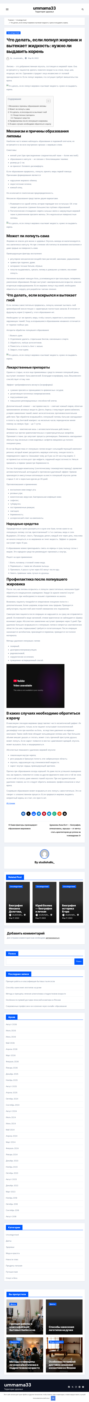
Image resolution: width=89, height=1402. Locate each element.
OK (53, 1398)
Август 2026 (11, 1024)
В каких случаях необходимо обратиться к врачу (30, 124)
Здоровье (10, 1247)
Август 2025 (11, 1086)
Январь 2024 (12, 1154)
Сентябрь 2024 (13, 1105)
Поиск (12, 953)
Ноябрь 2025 (12, 1080)
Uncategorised (13, 33)
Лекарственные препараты (24, 115)
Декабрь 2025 (12, 1074)
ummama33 (44, 8)
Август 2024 (11, 1111)
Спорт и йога (11, 1278)
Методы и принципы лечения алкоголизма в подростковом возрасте (36, 994)
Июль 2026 (11, 1030)
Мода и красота (13, 1253)
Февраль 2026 (12, 1061)
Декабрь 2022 (12, 1185)
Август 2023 (11, 1179)
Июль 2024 (11, 1117)
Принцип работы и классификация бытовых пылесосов (30, 981)
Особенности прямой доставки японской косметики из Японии (33, 1000)
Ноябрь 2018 (11, 1198)
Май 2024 (10, 1130)
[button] (47, 101)
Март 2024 (11, 1142)
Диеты (8, 1241)
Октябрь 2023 (12, 1173)
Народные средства (22, 118)
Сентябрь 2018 (12, 1210)
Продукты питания (14, 1266)
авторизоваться (52, 938)
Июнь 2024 (11, 1123)
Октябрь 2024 (12, 1099)
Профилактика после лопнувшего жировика (29, 121)
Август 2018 (11, 1216)
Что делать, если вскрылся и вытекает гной (28, 112)
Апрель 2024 (11, 1136)
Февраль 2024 (12, 1148)
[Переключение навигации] (7, 9)
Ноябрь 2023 (11, 1167)
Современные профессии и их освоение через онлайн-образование (36, 1006)
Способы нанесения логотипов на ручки (23, 987)
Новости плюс (12, 1259)
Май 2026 (10, 1043)
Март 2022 (10, 1192)
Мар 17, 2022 (14, 918)
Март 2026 (11, 1055)
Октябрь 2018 (12, 1204)
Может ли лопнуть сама (20, 109)
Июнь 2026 (11, 1037)
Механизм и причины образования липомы (27, 106)
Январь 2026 (12, 1068)
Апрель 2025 (11, 1092)
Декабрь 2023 (12, 1161)
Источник (10, 803)
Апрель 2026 (11, 1049)
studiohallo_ (18, 58)
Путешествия (12, 1272)
